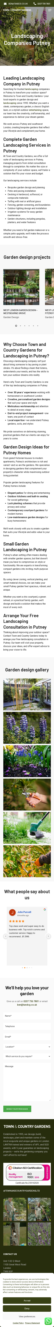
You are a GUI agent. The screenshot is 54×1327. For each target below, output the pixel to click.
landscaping (31, 89)
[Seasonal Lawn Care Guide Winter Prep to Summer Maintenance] (27, 828)
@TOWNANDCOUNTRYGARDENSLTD (21, 1190)
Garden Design (11, 317)
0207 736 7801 (31, 1001)
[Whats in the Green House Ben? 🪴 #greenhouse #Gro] (39, 1209)
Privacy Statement (32, 1323)
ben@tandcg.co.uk (27, 1004)
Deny (27, 1308)
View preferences (27, 1316)
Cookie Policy (18, 1323)
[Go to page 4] (31, 967)
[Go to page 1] (24, 967)
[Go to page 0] (22, 967)
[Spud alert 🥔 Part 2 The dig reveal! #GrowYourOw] (14, 1209)
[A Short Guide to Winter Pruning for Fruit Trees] (27, 861)
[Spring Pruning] (27, 795)
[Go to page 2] (27, 967)
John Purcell (24, 912)
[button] (18, 4)
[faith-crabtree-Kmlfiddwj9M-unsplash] (27, 761)
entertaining (35, 110)
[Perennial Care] (27, 728)
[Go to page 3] (29, 967)
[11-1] (27, 694)
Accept (27, 1300)
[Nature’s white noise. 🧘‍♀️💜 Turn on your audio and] (39, 1234)
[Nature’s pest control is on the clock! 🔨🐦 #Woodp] (14, 1234)
